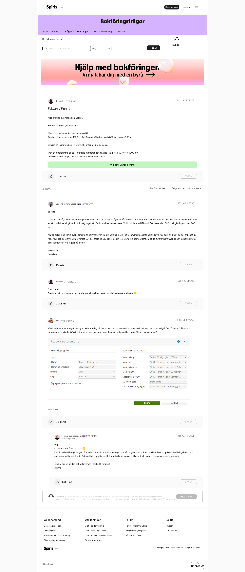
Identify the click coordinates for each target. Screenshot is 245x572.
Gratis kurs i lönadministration (98, 535)
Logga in (186, 7)
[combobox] (74, 48)
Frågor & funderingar (76, 31)
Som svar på (70, 439)
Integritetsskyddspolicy (136, 530)
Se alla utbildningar (93, 540)
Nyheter (121, 31)
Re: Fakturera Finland (52, 39)
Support (169, 526)
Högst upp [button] (48, 564)
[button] (197, 100)
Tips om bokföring (103, 31)
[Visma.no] (55, 7)
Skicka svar (186, 496)
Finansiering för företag (54, 540)
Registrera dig (171, 7)
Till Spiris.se (171, 530)
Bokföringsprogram (52, 526)
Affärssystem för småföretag (57, 535)
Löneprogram (50, 530)
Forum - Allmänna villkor (136, 526)
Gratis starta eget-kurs (95, 530)
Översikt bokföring (50, 31)
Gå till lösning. (127, 164)
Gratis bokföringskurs (94, 526)
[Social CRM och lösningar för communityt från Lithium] (197, 565)
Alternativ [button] (153, 48)
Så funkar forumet (134, 535)
